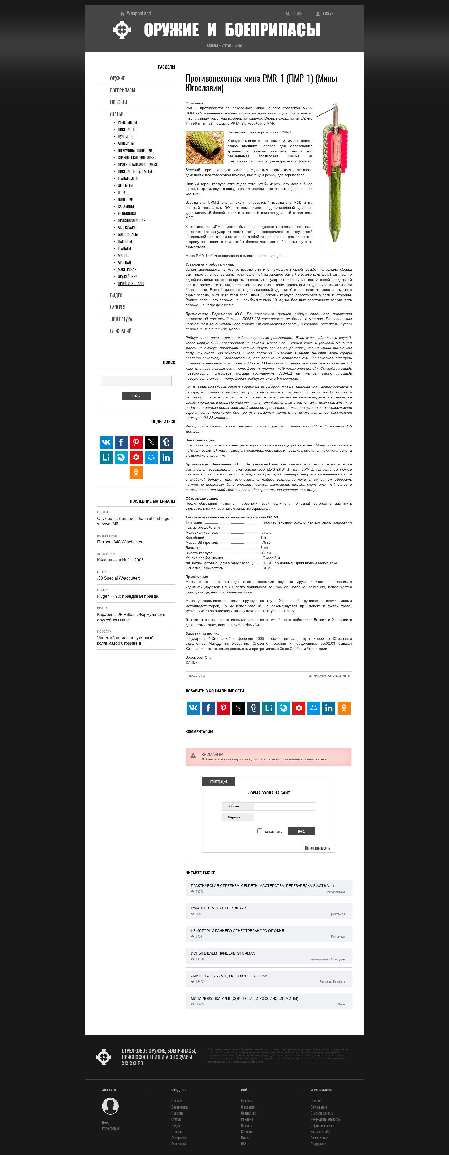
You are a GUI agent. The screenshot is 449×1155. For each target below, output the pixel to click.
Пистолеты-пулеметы (135, 171)
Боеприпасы (122, 90)
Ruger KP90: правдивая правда (127, 596)
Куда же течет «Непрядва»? (268, 911)
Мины (122, 255)
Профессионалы (131, 283)
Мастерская (127, 269)
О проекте (248, 1107)
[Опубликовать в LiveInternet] (268, 708)
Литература (121, 319)
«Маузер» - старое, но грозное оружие (268, 979)
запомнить (273, 831)
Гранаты (124, 248)
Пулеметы (125, 136)
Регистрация (218, 781)
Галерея (118, 307)
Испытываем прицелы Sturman (268, 956)
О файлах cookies (322, 1125)
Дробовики (127, 213)
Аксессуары (127, 227)
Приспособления (132, 220)
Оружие (117, 78)
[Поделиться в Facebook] (208, 708)
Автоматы (126, 143)
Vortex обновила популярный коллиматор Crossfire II (125, 641)
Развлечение (319, 1138)
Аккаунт (328, 13)
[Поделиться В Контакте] (193, 708)
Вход (105, 1122)
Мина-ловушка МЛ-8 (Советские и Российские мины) (268, 1001)
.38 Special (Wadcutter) (118, 578)
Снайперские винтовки (136, 157)
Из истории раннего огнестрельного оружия (268, 934)
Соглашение (319, 1107)
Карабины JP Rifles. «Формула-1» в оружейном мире (131, 617)
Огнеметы (125, 185)
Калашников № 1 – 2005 (120, 560)
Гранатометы (128, 178)
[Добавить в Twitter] (238, 708)
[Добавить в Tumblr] (253, 708)
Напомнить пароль (317, 848)
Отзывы (246, 1125)
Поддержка (318, 1144)
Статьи (116, 114)
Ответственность (322, 1113)
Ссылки (246, 1131)
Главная (246, 1100)
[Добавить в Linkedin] (328, 708)
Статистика (248, 1113)
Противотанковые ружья (137, 164)
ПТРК (121, 192)
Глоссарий (120, 331)
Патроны (125, 241)
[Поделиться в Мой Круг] (298, 708)
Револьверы (127, 122)
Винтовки (125, 199)
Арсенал (124, 262)
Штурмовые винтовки (135, 150)
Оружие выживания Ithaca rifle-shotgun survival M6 (134, 521)
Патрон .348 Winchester (119, 542)
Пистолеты (126, 129)
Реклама (247, 1119)
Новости (118, 102)
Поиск (297, 13)
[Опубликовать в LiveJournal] (283, 708)
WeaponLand (139, 13)
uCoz (328, 1131)
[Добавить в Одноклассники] (344, 708)
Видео (116, 295)
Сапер (192, 662)
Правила (316, 1100)
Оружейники (127, 276)
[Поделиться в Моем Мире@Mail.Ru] (313, 708)
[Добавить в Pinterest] (223, 708)
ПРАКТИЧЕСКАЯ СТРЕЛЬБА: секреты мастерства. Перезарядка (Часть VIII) (268, 888)
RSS (244, 1144)
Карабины (126, 206)
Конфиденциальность (325, 1119)
